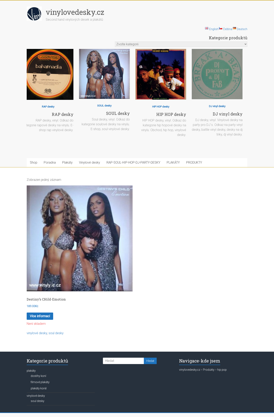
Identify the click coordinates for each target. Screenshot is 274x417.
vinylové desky (37, 333)
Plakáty (67, 162)
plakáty (31, 370)
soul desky (56, 333)
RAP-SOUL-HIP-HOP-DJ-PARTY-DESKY (133, 162)
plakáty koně (39, 388)
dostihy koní (38, 376)
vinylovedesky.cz (75, 12)
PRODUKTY (194, 162)
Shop (33, 162)
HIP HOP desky (160, 106)
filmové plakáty (40, 382)
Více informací (40, 316)
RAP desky (48, 106)
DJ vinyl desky (217, 106)
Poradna (50, 162)
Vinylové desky (89, 162)
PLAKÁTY (173, 162)
